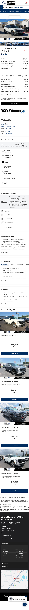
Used (11, 7)
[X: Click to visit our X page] (5, 538)
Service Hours (5, 563)
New (6, 7)
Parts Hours (5, 566)
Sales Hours (5, 543)
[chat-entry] (25, 604)
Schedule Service (19, 7)
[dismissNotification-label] (26, 596)
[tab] (5, 265)
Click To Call (14, 103)
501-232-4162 (8, 128)
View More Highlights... (7, 227)
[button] (14, 29)
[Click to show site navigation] (26, 7)
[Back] (2, 17)
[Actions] (26, 50)
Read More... (4, 252)
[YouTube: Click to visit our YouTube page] (8, 538)
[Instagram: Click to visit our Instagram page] (11, 538)
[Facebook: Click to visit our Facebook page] (2, 538)
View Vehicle (14, 353)
